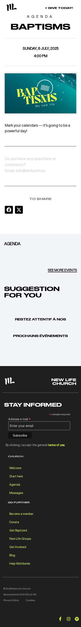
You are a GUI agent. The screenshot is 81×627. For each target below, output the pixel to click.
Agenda (14, 484)
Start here (16, 476)
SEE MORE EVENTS (62, 270)
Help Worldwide (19, 563)
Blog (12, 555)
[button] (9, 210)
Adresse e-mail (19, 418)
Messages (16, 493)
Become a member (21, 514)
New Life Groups (20, 538)
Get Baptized (18, 530)
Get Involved (17, 547)
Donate (14, 522)
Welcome (15, 468)
